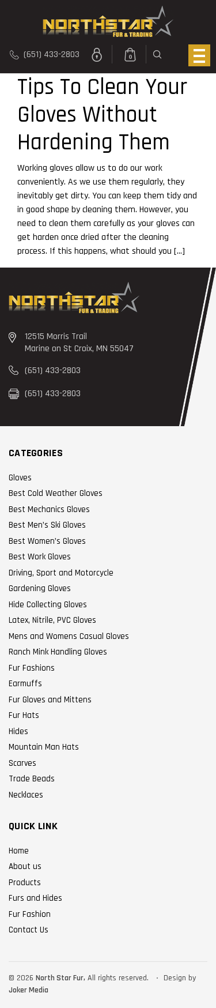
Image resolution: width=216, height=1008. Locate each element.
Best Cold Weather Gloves (56, 493)
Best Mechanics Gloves (49, 509)
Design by (180, 978)
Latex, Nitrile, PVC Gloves (52, 620)
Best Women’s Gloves (47, 541)
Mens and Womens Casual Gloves (69, 636)
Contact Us (28, 929)
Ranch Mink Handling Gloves (58, 651)
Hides (18, 731)
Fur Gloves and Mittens (50, 699)
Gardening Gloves (40, 588)
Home (19, 850)
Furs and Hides (35, 898)
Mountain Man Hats (44, 747)
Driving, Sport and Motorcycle (61, 572)
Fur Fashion (30, 914)
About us (25, 866)
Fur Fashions (32, 668)
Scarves (22, 763)
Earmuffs (25, 683)
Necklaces (26, 794)
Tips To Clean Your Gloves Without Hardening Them (102, 115)
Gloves (20, 477)
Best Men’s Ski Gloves (47, 525)
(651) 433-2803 (50, 54)
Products (25, 882)
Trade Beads (32, 778)
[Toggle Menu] (199, 55)
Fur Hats (24, 715)
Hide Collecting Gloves (48, 604)
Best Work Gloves (40, 556)
